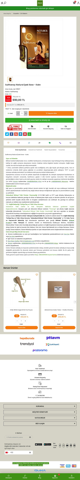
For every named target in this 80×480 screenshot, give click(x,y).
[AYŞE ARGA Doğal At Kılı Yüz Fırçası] (21, 290)
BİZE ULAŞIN (40, 423)
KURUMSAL (40, 406)
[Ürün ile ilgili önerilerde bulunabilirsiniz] (71, 143)
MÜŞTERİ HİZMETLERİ (40, 412)
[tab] (20, 150)
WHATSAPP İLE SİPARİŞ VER (40, 120)
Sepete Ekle (52, 113)
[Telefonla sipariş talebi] (61, 143)
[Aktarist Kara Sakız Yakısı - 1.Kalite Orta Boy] (58, 290)
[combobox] (7, 452)
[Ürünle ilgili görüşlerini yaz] (29, 143)
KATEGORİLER (40, 418)
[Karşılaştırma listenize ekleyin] (40, 143)
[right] (75, 302)
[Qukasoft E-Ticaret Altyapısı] (40, 471)
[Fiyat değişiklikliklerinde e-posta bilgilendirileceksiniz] (50, 143)
